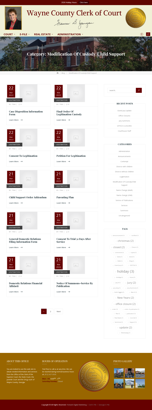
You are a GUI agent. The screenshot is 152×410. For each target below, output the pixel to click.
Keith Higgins (119, 292)
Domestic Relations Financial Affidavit (25, 285)
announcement (118, 235)
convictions (119, 252)
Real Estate (42, 34)
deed (131, 257)
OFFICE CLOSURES (124, 126)
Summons (124, 210)
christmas (126, 240)
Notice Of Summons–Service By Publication (75, 285)
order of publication (132, 309)
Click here (84, 2)
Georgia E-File (104, 405)
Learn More (14, 120)
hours (132, 277)
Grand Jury (119, 265)
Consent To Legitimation (23, 155)
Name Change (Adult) (124, 190)
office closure (126, 304)
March (134, 292)
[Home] (57, 73)
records (133, 318)
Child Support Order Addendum (28, 197)
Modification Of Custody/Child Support (124, 183)
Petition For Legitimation (71, 155)
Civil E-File (92, 405)
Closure (135, 247)
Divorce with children (124, 166)
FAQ (141, 34)
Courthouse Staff (124, 131)
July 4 (117, 283)
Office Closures (124, 116)
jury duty (116, 288)
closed (119, 247)
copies (133, 252)
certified (134, 235)
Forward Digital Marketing (77, 405)
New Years (125, 297)
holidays (119, 277)
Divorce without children (124, 171)
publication (131, 313)
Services (124, 205)
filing (131, 261)
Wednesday (125, 333)
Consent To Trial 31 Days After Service (74, 240)
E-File (23, 34)
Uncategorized (124, 215)
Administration (69, 34)
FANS (119, 261)
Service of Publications (124, 200)
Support (133, 322)
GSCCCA (133, 265)
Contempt (124, 161)
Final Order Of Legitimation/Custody (69, 113)
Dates (119, 257)
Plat (118, 313)
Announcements (124, 156)
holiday (125, 271)
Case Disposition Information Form (26, 113)
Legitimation (14, 100)
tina (12, 104)
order (115, 309)
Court (8, 34)
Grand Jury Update (124, 110)
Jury (131, 282)
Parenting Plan (65, 197)
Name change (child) (124, 195)
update (125, 327)
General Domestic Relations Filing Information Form (25, 240)
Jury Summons (124, 121)
